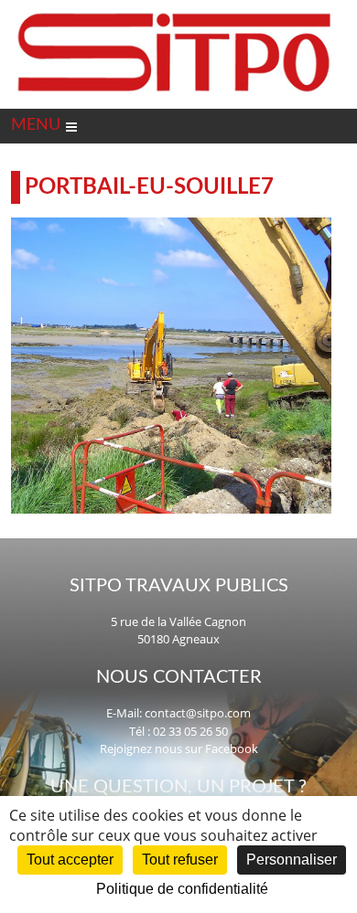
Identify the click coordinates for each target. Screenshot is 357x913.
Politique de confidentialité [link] (182, 889)
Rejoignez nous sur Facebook (179, 748)
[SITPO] (175, 13)
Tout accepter (70, 859)
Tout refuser (180, 859)
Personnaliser (291, 859)
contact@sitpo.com (198, 713)
